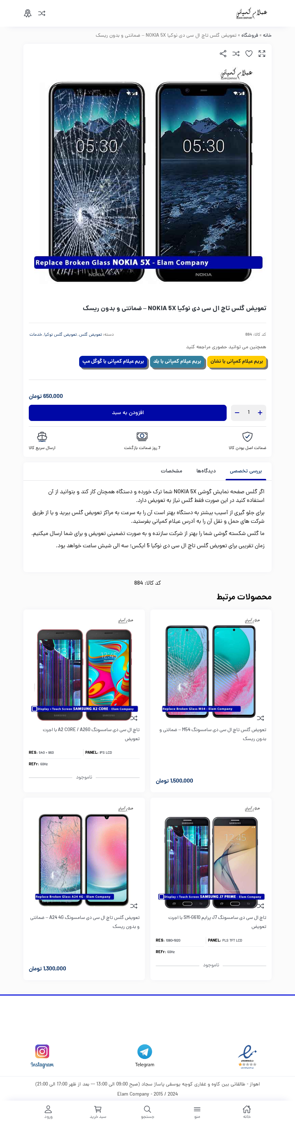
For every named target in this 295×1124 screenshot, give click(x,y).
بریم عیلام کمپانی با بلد (177, 362)
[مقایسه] (41, 13)
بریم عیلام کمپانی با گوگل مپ (113, 362)
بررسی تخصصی (246, 471)
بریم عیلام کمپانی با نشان (236, 362)
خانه (267, 36)
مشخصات (171, 471)
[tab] (246, 471)
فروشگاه (249, 36)
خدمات (36, 335)
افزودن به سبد (128, 413)
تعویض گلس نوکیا (60, 335)
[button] (262, 53)
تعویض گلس (90, 335)
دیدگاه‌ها (206, 471)
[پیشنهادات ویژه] (27, 13)
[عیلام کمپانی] (252, 13)
